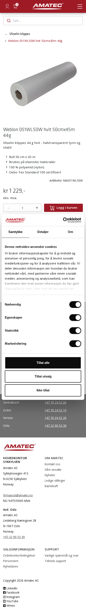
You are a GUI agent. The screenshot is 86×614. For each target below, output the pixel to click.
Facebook (12, 592)
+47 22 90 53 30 (55, 426)
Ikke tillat (43, 390)
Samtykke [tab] (15, 232)
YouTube (12, 601)
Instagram (13, 597)
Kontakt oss (52, 464)
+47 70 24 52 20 (55, 418)
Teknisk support (55, 561)
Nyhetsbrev (10, 566)
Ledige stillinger (55, 480)
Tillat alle (43, 362)
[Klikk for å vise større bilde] (43, 83)
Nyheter (50, 475)
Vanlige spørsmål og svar (61, 555)
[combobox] (43, 20)
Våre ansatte (53, 470)
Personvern (10, 561)
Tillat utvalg (43, 376)
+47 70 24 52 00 (55, 402)
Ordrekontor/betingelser (19, 555)
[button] (6, 83)
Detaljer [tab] (43, 232)
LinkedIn (11, 588)
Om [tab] (70, 232)
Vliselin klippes (19, 34)
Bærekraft (51, 486)
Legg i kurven (67, 207)
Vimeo (10, 605)
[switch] (75, 317)
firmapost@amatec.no (18, 495)
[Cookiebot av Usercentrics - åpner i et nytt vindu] (63, 220)
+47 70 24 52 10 (55, 410)
